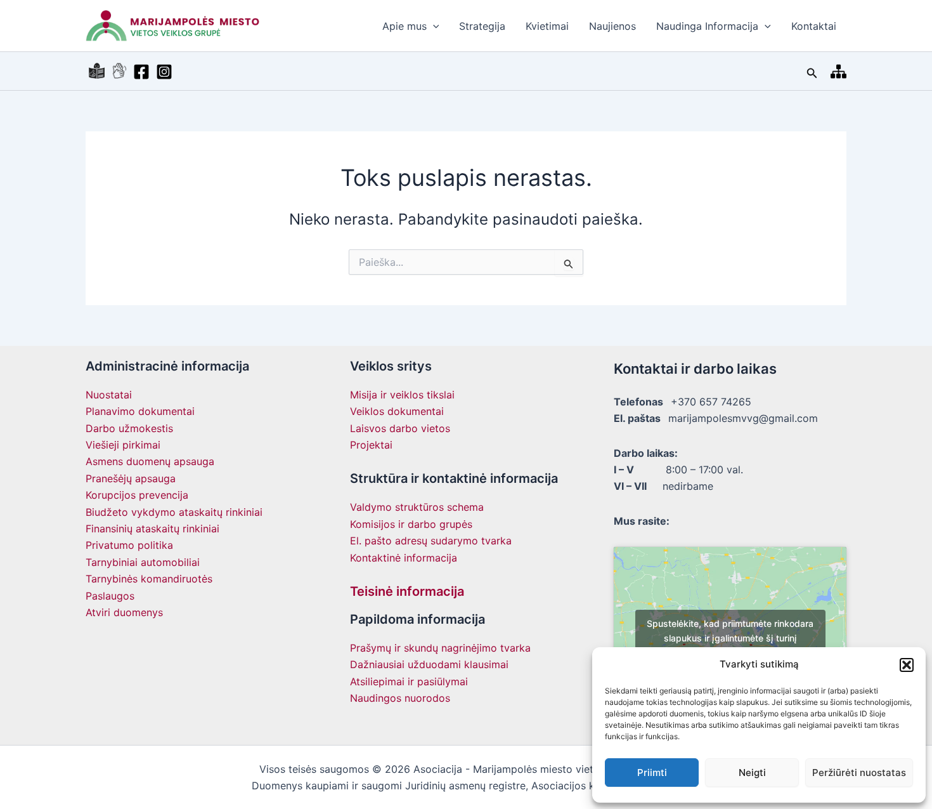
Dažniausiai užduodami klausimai (429, 664)
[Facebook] (141, 71)
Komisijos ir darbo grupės (411, 524)
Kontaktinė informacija (403, 557)
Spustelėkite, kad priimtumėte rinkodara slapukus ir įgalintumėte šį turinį (730, 630)
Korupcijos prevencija (137, 495)
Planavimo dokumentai (140, 411)
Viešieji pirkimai (123, 444)
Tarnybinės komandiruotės (149, 578)
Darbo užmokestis (129, 428)
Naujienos (612, 26)
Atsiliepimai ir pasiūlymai (409, 681)
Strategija (482, 26)
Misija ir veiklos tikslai (402, 394)
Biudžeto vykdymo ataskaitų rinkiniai (174, 512)
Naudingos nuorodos (400, 698)
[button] (906, 665)
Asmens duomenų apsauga (150, 461)
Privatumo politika (129, 545)
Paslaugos (110, 595)
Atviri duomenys (124, 612)
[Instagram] (164, 71)
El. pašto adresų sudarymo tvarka (431, 540)
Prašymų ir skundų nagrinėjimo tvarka (440, 647)
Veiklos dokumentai (397, 411)
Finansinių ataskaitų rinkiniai (152, 528)
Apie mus (404, 26)
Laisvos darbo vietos (400, 428)
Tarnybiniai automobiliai (143, 562)
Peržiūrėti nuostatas (859, 772)
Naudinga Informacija (707, 26)
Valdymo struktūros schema (417, 507)
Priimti (652, 772)
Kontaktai (813, 26)
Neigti (752, 772)
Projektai (371, 444)
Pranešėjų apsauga (131, 478)
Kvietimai (547, 26)
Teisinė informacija (407, 591)
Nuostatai (109, 394)
